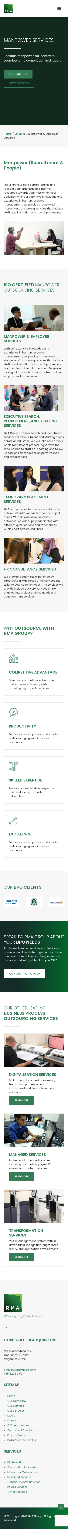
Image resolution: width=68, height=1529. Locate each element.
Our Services (15, 1406)
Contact (13, 1420)
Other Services (17, 1492)
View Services (19, 83)
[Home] (23, 1296)
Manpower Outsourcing (22, 1472)
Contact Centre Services (23, 1482)
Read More (22, 1100)
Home (8, 134)
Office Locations (18, 1425)
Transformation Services (26, 1233)
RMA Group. (35, 1516)
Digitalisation (15, 1462)
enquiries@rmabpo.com (20, 1370)
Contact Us (18, 74)
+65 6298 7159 (13, 1374)
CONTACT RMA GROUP (24, 973)
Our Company (16, 1401)
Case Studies (16, 1411)
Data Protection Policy (22, 1440)
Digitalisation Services (32, 1074)
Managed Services (27, 1154)
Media (11, 1415)
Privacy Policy (16, 1435)
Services (20, 134)
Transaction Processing (22, 1467)
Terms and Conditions (22, 1430)
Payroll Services (17, 1487)
